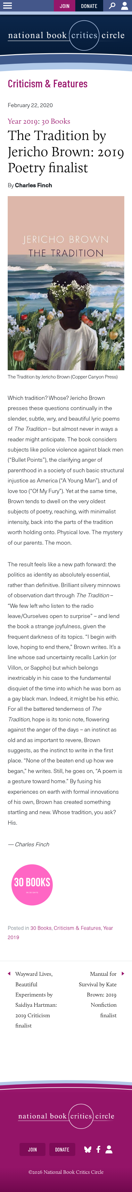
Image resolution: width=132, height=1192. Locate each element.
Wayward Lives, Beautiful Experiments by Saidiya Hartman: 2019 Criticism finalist (36, 999)
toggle (7, 5)
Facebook (98, 1149)
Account (124, 6)
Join (65, 5)
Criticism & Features (47, 83)
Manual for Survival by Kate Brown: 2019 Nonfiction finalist (98, 994)
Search (112, 6)
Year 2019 (23, 121)
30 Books (56, 121)
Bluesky (87, 1149)
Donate (89, 5)
